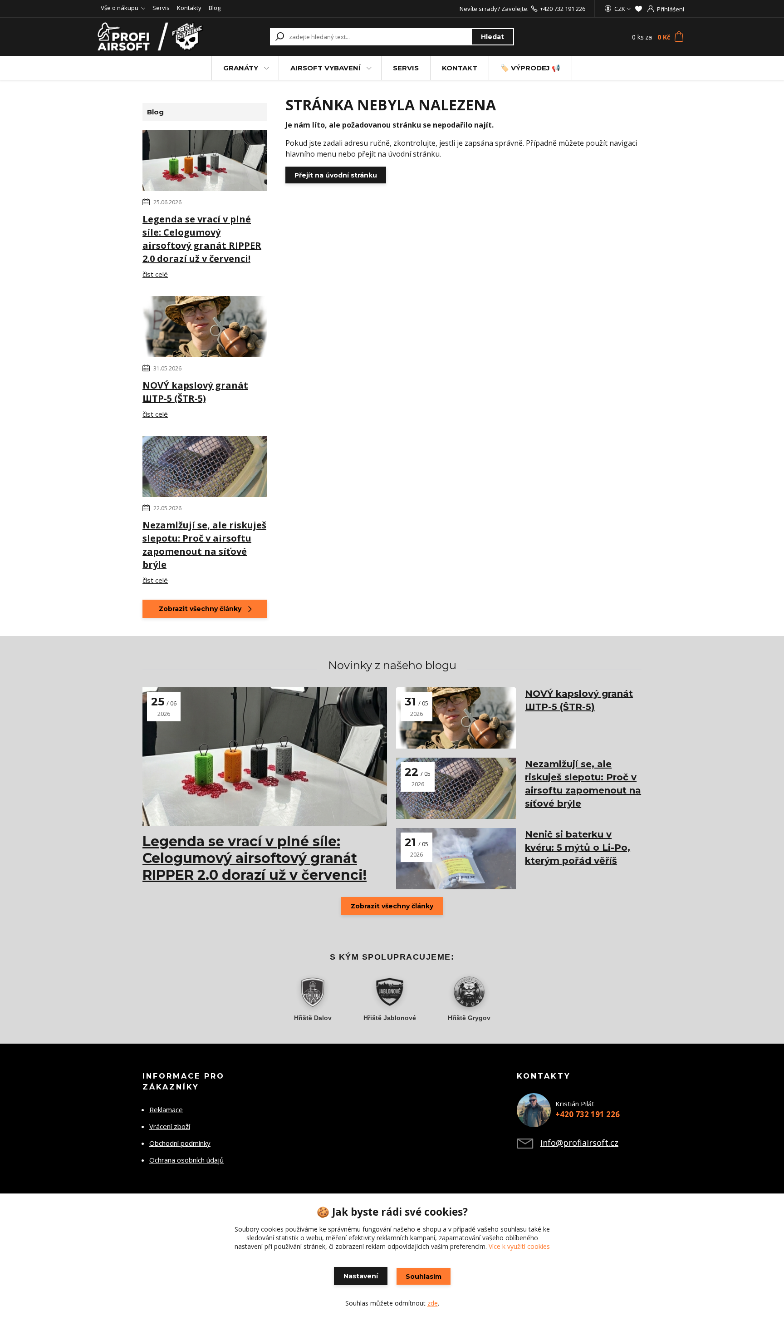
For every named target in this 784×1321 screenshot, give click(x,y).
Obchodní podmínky (180, 1143)
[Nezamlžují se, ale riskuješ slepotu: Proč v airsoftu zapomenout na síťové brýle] (204, 468)
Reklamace (166, 1109)
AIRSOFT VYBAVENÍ (325, 68)
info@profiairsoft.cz (579, 1142)
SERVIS (406, 68)
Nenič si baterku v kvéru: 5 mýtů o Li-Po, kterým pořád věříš (577, 847)
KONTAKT (459, 68)
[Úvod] (152, 36)
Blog (214, 8)
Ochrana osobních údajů (186, 1159)
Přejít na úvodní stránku (335, 175)
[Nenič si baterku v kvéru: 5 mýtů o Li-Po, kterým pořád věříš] (456, 858)
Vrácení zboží (169, 1126)
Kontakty (189, 8)
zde (432, 1303)
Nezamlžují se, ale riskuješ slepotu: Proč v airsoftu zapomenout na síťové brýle (204, 545)
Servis (161, 8)
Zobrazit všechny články (200, 609)
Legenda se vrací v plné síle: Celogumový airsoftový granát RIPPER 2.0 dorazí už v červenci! (201, 239)
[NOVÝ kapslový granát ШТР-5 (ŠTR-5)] (204, 328)
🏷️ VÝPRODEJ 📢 (530, 68)
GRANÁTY (240, 68)
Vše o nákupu (119, 8)
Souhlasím (423, 1276)
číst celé (155, 274)
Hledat (492, 37)
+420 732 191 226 (562, 9)
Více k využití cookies (519, 1246)
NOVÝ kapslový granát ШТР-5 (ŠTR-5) (195, 391)
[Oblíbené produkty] (639, 8)
